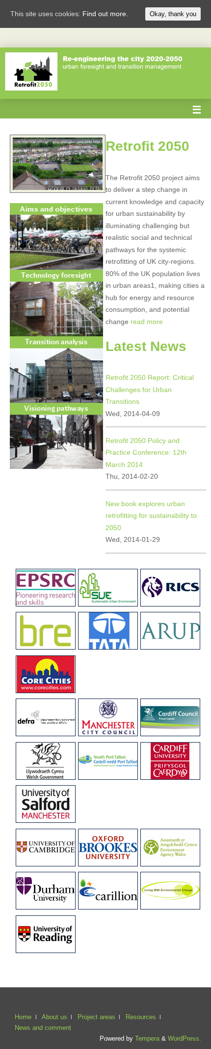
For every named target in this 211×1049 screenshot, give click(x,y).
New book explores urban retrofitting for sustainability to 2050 (151, 516)
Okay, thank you (173, 14)
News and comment (43, 1027)
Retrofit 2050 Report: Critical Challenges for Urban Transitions (150, 389)
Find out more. (105, 14)
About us (54, 1017)
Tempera (147, 1038)
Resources (141, 1017)
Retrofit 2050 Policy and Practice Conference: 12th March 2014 (146, 452)
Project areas (96, 1017)
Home (23, 1017)
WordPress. (184, 1038)
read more (147, 322)
